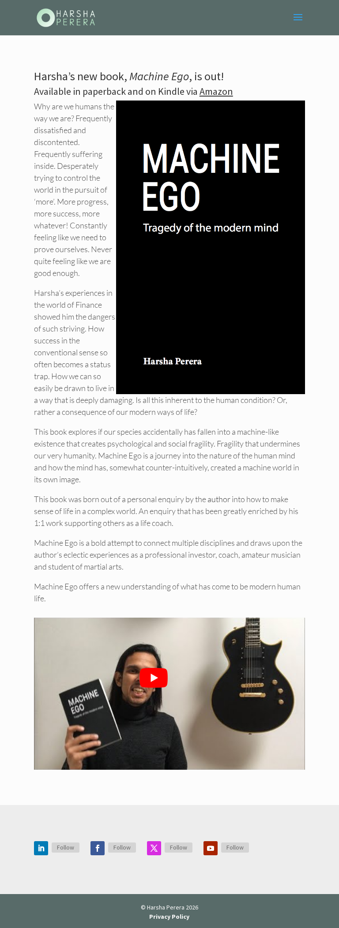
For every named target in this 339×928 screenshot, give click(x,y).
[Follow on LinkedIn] (41, 848)
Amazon (216, 91)
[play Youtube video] (153, 678)
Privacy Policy (169, 917)
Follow (65, 847)
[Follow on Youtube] (210, 848)
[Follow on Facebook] (97, 848)
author (218, 499)
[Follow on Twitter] (154, 848)
